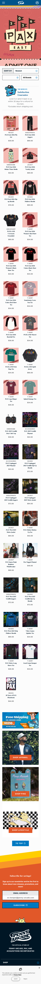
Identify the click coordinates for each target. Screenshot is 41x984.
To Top (19, 843)
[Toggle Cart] (37, 2)
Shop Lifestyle (20, 830)
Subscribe (19, 905)
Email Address (20, 893)
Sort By (8, 71)
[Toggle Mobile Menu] (3, 2)
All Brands (27, 78)
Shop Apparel (20, 757)
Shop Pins (20, 794)
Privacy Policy (17, 975)
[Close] (39, 967)
